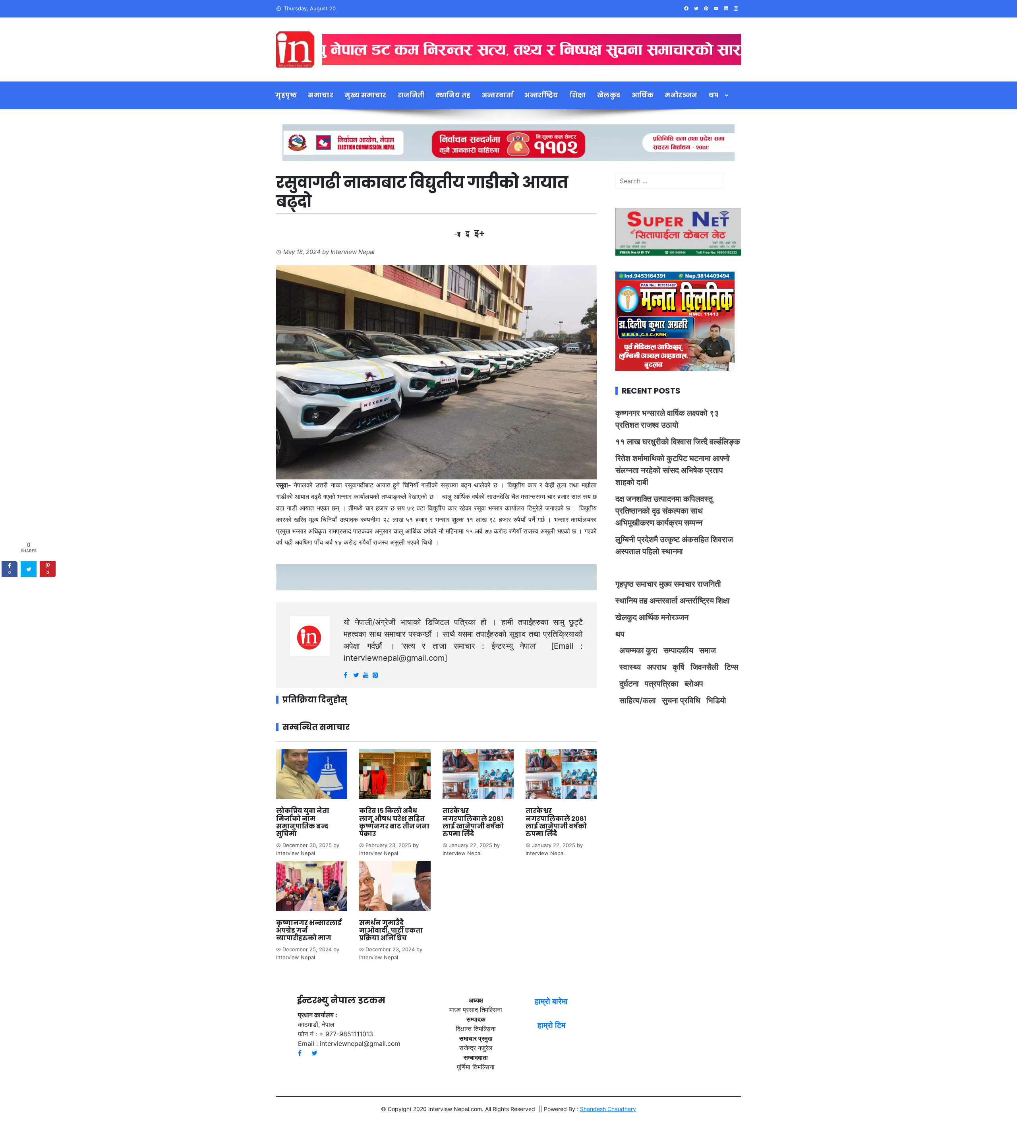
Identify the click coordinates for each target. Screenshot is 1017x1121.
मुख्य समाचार (365, 95)
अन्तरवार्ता (498, 95)
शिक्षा (578, 95)
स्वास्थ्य (630, 667)
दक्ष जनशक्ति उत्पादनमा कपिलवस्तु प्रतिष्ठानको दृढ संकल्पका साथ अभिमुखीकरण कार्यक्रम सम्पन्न (664, 511)
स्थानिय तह (453, 95)
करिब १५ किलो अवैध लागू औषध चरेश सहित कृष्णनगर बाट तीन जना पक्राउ (394, 822)
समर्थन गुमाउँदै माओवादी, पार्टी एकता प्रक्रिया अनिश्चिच (391, 930)
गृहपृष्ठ (286, 95)
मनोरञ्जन (681, 95)
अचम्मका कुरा (638, 650)
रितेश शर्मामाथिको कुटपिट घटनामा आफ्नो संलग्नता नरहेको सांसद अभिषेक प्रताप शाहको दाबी (672, 470)
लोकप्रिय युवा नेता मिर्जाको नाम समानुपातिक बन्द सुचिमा (302, 822)
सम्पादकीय (678, 650)
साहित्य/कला (637, 700)
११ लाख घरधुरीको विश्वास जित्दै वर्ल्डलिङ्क (677, 441)
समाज (707, 650)
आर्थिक (643, 95)
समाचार (320, 95)
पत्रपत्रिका (662, 684)
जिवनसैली (704, 667)
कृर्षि (678, 667)
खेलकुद (609, 95)
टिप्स (731, 667)
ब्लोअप (693, 684)
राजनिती (411, 95)
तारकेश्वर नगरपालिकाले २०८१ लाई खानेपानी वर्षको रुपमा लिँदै (473, 822)
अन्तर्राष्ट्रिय (541, 95)
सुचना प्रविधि (681, 700)
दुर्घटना (629, 684)
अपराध (657, 667)
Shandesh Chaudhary (608, 1108)
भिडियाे (716, 700)
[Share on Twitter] (29, 569)
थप (714, 95)
